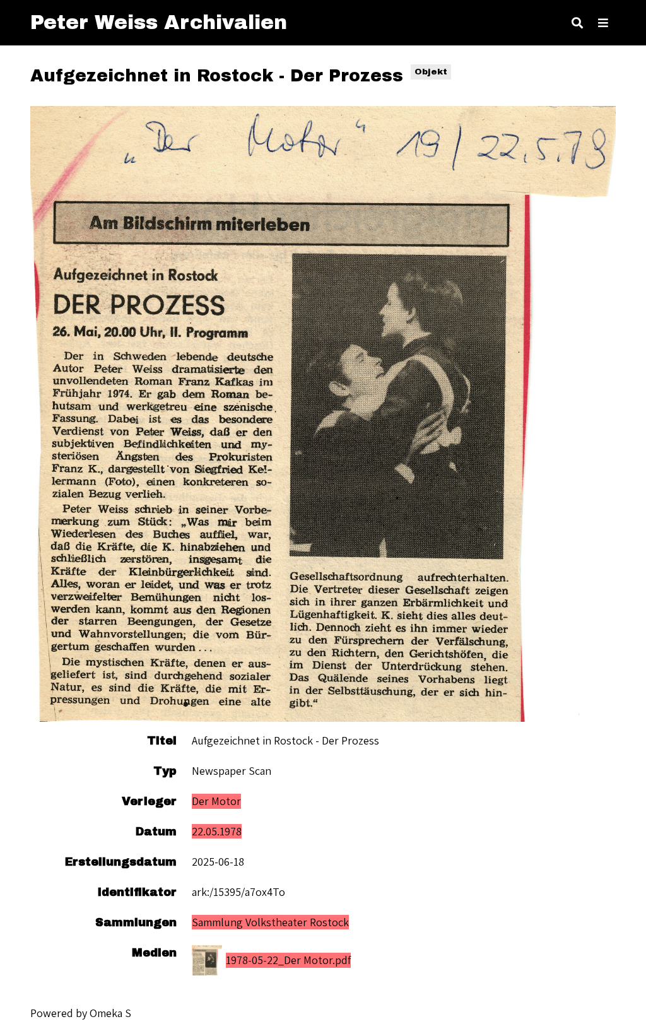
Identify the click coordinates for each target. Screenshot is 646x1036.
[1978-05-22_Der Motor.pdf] (323, 414)
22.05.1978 (217, 831)
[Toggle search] (577, 22)
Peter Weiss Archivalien (158, 22)
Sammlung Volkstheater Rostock (270, 922)
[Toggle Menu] (603, 22)
